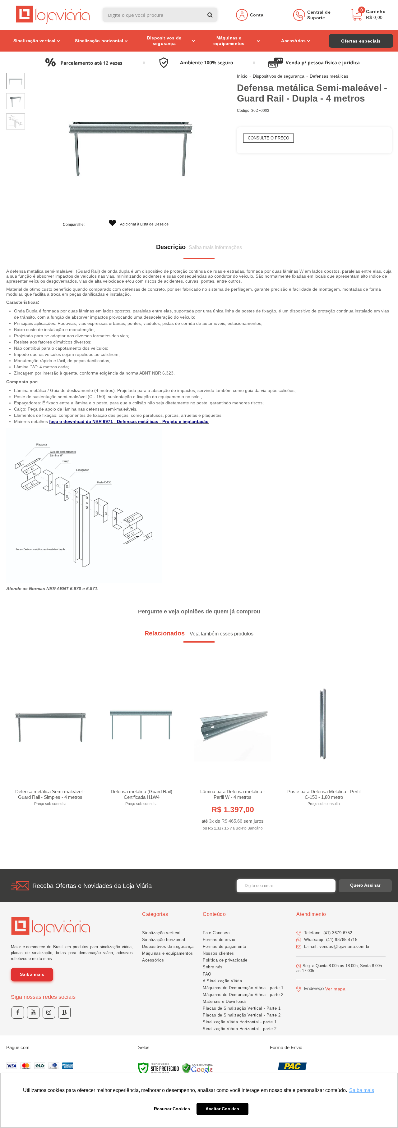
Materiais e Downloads (225, 1001)
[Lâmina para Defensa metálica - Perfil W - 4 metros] (232, 750)
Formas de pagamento (224, 946)
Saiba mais (32, 974)
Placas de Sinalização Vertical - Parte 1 (241, 1008)
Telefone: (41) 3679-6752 (327, 932)
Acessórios (153, 960)
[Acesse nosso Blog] (64, 1012)
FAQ (207, 974)
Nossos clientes (218, 953)
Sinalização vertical (161, 932)
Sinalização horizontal (163, 939)
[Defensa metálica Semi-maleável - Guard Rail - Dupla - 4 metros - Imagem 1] (15, 81)
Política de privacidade (225, 960)
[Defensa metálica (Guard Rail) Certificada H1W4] (141, 738)
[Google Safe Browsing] (197, 1069)
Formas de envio (219, 939)
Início (242, 76)
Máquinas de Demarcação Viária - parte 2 (243, 994)
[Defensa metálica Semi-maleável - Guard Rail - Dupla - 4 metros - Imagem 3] (15, 121)
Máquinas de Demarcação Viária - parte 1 (243, 987)
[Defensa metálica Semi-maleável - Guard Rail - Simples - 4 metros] (50, 738)
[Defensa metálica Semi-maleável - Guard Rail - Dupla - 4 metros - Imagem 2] (15, 101)
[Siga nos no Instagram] (49, 1012)
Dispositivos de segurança (278, 76)
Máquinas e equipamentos (167, 953)
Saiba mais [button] (361, 1090)
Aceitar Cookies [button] (222, 1108)
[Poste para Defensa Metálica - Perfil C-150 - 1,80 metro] (323, 738)
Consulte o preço (268, 138)
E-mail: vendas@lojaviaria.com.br (336, 946)
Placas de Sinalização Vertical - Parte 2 (241, 1015)
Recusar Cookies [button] (172, 1108)
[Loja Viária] (53, 14)
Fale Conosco (216, 932)
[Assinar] (365, 885)
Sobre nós (213, 967)
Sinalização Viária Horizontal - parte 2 (240, 1028)
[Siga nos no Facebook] (18, 1012)
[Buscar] (210, 15)
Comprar (50, 799)
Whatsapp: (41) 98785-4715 (330, 939)
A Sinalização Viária (222, 981)
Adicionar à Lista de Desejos (144, 224)
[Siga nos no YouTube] (33, 1012)
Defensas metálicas (329, 76)
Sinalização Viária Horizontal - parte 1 (240, 1022)
